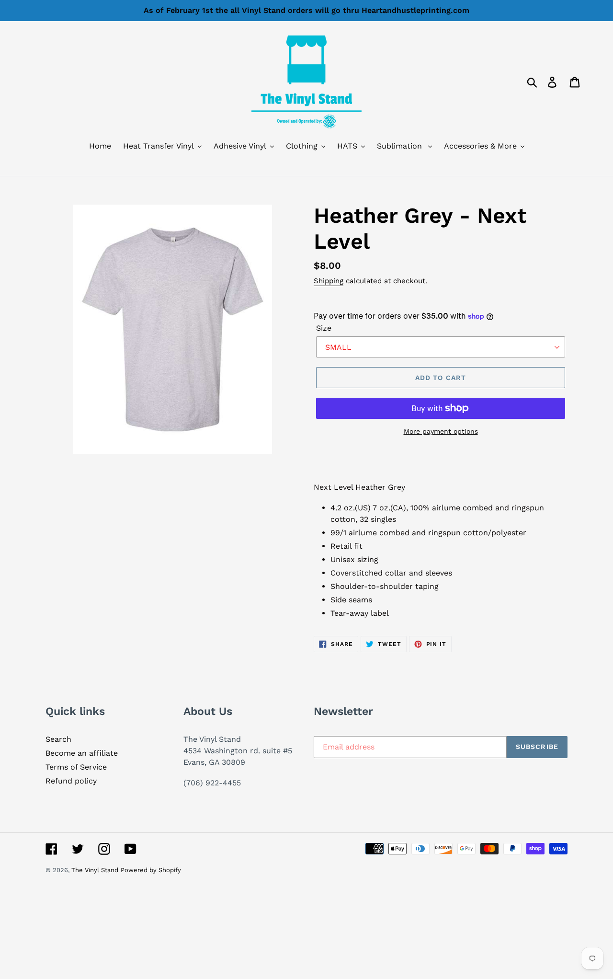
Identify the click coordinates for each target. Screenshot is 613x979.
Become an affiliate (81, 753)
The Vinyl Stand (94, 870)
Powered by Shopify (151, 870)
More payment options (441, 431)
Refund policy (71, 780)
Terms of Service (76, 767)
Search (58, 739)
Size (323, 328)
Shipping (328, 280)
